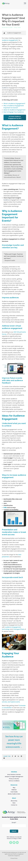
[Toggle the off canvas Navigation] (25, 4)
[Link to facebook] (10, 842)
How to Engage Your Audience (14, 112)
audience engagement (10, 40)
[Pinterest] (21, 756)
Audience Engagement (14, 33)
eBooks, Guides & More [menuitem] (14, 794)
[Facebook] (12, 756)
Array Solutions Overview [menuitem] (14, 774)
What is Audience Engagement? (14, 103)
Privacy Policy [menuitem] (14, 858)
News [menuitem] (14, 803)
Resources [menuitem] (14, 785)
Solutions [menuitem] (14, 772)
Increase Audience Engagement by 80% (14, 117)
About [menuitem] (14, 798)
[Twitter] (15, 756)
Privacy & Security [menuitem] (14, 778)
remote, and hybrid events (11, 702)
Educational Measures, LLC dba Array (15, 852)
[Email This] (4, 758)
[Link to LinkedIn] (17, 842)
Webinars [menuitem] (14, 790)
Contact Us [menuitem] (14, 805)
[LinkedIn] (18, 756)
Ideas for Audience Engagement (14, 110)
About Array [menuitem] (14, 801)
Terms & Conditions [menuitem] (14, 781)
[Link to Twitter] (14, 842)
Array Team (17, 27)
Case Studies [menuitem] (14, 792)
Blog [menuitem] (14, 787)
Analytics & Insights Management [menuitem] (14, 776)
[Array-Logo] (6, 4)
